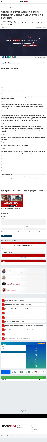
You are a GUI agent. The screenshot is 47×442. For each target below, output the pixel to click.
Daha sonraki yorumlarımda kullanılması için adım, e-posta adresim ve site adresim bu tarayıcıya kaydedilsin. (21, 231)
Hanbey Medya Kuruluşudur (15, 435)
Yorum (2, 218)
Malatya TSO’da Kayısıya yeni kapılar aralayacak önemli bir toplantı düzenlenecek (21, 329)
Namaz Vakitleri (20, 427)
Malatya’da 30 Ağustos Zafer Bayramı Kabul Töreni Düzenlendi (17, 338)
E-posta (26, 226)
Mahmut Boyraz (6, 248)
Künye (32, 427)
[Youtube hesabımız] (22, 416)
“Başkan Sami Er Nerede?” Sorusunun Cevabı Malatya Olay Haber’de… (19, 308)
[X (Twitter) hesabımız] (18, 416)
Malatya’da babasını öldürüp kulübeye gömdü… (14, 317)
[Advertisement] (23, 78)
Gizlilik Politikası (34, 429)
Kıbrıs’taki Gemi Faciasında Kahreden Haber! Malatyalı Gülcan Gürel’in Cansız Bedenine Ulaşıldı (24, 325)
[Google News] (42, 57)
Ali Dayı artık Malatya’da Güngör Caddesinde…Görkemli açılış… (17, 312)
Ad (2, 226)
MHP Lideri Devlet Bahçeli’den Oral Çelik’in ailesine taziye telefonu (18, 304)
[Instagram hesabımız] (20, 416)
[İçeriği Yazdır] (15, 57)
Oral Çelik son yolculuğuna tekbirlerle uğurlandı (14, 300)
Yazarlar (32, 425)
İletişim (32, 431)
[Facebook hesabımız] (16, 416)
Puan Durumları (20, 425)
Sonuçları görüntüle (24, 257)
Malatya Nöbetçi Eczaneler (22, 423)
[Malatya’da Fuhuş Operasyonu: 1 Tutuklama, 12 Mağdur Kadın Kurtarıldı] (35, 182)
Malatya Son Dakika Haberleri (41, 27)
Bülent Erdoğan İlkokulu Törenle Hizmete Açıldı (14, 321)
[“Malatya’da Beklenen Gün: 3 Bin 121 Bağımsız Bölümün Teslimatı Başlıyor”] (12, 182)
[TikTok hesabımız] (24, 416)
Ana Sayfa (33, 423)
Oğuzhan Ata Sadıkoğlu (8, 252)
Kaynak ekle (41, 62)
